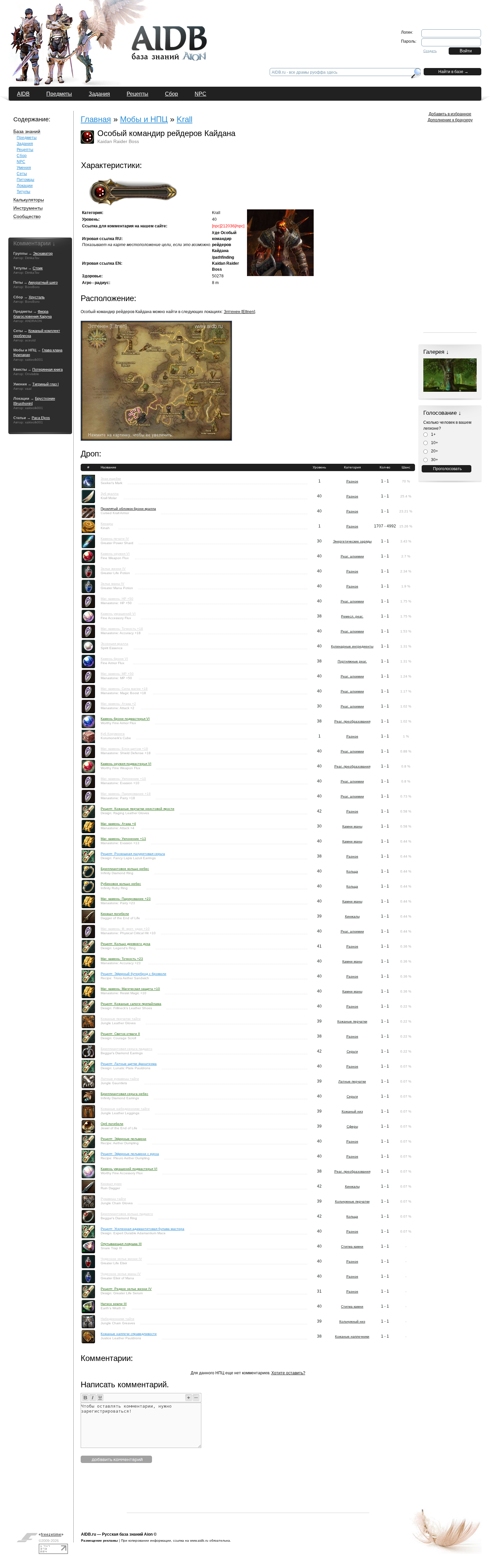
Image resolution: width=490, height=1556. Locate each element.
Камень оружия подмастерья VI (126, 763)
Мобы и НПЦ (144, 119)
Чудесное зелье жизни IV (121, 1259)
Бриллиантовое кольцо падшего (127, 1214)
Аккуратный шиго (43, 282)
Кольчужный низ (352, 1321)
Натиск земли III (114, 1304)
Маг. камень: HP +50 (117, 598)
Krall (184, 119)
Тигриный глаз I (45, 384)
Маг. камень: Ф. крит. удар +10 (125, 929)
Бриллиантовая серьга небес (124, 1094)
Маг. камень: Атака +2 (118, 703)
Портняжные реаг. (352, 661)
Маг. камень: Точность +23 (122, 959)
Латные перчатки (352, 1081)
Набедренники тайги (117, 1319)
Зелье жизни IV (113, 568)
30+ (434, 459)
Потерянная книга (47, 369)
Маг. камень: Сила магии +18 (124, 688)
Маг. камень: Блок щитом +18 (124, 748)
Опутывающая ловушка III (121, 1244)
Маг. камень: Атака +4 (118, 824)
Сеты (22, 173)
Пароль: (408, 41)
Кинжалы (352, 916)
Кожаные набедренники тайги (125, 1109)
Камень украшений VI (118, 613)
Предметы (59, 94)
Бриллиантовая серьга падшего (126, 1049)
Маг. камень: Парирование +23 (126, 899)
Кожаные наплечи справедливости (129, 1334)
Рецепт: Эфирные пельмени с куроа (130, 1154)
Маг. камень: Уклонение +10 (123, 779)
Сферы (352, 1126)
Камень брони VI (114, 658)
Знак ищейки (111, 478)
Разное (352, 481)
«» (51, 1534)
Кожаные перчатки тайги (121, 1019)
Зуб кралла (110, 493)
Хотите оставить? (288, 1373)
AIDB (23, 94)
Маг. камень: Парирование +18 (126, 794)
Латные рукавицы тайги (120, 1079)
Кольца (352, 871)
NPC (200, 94)
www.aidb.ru (199, 1540)
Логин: (407, 32)
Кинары (107, 523)
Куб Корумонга (113, 733)
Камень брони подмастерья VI (125, 718)
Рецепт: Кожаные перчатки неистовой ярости (137, 809)
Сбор (171, 94)
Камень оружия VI (115, 553)
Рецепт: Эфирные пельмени (123, 1139)
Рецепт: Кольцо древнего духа (125, 944)
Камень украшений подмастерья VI (129, 1169)
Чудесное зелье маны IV (121, 1274)
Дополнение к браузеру (450, 120)
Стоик (38, 268)
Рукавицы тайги (113, 1199)
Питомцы (25, 179)
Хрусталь (37, 297)
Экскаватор (43, 253)
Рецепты (137, 94)
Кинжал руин (111, 1184)
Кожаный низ (352, 1111)
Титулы (23, 191)
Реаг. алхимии (352, 556)
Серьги (352, 1051)
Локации (25, 185)
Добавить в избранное (450, 114)
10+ (434, 442)
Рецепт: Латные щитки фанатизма (129, 1064)
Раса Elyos (41, 418)
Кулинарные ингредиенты (352, 646)
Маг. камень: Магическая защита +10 (130, 989)
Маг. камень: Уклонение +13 (123, 839)
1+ (433, 434)
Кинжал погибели (115, 914)
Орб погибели (112, 1124)
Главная (96, 119)
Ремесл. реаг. (352, 616)
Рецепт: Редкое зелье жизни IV (126, 1289)
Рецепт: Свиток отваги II (120, 1034)
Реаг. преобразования (352, 721)
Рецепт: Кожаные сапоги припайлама (131, 1004)
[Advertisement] (248, 1498)
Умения (24, 167)
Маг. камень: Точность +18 (122, 628)
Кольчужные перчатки (352, 1201)
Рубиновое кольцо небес (121, 884)
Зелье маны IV (112, 583)
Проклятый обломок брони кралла (128, 508)
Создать (430, 51)
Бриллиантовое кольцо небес (125, 869)
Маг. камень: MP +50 (117, 673)
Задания (99, 94)
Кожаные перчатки (352, 1021)
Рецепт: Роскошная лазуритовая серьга (133, 854)
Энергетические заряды (352, 541)
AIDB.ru (88, 1534)
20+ (434, 451)
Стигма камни (352, 1246)
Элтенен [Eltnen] (239, 311)
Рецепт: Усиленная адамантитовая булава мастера (142, 1229)
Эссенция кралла (114, 643)
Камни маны (352, 826)
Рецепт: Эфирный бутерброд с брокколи (133, 974)
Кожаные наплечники (352, 1336)
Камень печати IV (115, 538)
